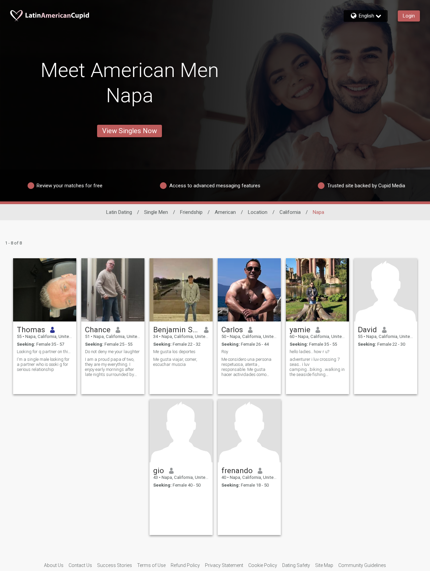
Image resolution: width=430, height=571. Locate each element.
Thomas (31, 329)
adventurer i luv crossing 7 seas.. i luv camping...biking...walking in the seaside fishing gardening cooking (317, 367)
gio (158, 470)
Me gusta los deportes (174, 351)
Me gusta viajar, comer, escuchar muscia (175, 362)
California (290, 212)
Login (409, 16)
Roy (224, 351)
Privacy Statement (224, 565)
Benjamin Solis (176, 329)
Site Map (324, 565)
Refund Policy (185, 565)
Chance (98, 329)
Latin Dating (119, 212)
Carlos (232, 329)
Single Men (156, 212)
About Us (53, 565)
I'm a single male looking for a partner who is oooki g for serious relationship (43, 364)
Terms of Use (151, 565)
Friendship (191, 212)
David (367, 329)
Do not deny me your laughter (112, 351)
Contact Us (80, 565)
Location (257, 212)
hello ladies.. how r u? (309, 351)
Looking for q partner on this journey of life (45, 351)
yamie (300, 329)
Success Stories (114, 565)
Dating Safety (296, 565)
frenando (237, 470)
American (225, 212)
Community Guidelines (362, 565)
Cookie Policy (262, 565)
